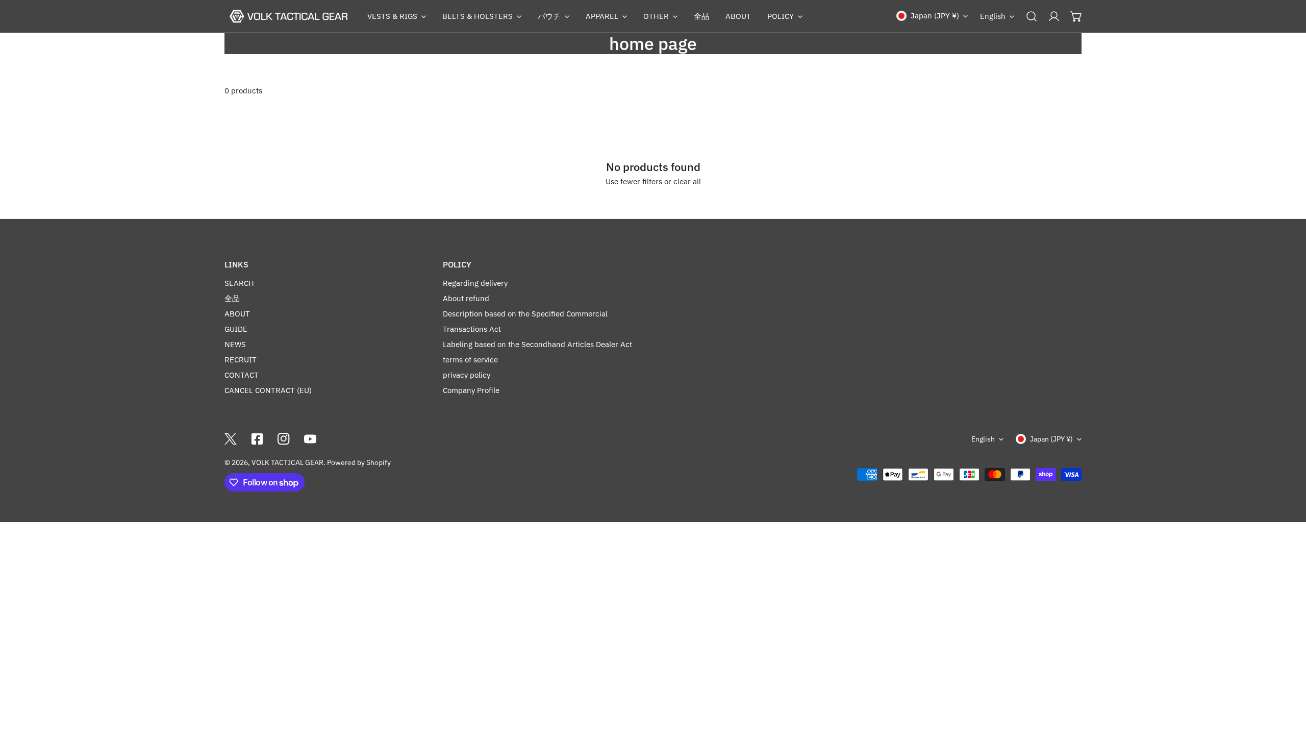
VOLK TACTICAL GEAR (287, 462)
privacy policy (466, 375)
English (993, 16)
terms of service (470, 359)
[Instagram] (283, 439)
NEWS (235, 344)
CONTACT (241, 375)
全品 (232, 298)
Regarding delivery (475, 283)
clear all (687, 181)
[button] (396, 16)
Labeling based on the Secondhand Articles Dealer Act (537, 344)
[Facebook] (257, 439)
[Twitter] (230, 439)
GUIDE (235, 329)
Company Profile (471, 390)
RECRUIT (240, 359)
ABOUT (237, 313)
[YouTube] (310, 439)
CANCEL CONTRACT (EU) (268, 390)
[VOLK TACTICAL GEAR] (288, 16)
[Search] (1031, 16)
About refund (466, 298)
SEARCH (239, 283)
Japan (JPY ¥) (935, 15)
